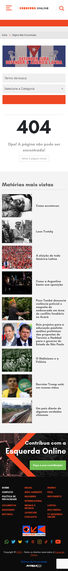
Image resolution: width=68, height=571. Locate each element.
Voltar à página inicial (34, 158)
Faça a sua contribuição (48, 465)
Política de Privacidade (34, 561)
